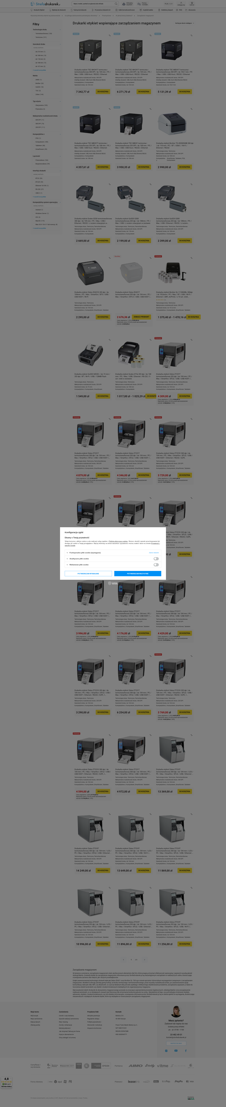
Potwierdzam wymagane (88, 573)
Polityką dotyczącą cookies (118, 541)
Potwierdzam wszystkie (137, 573)
